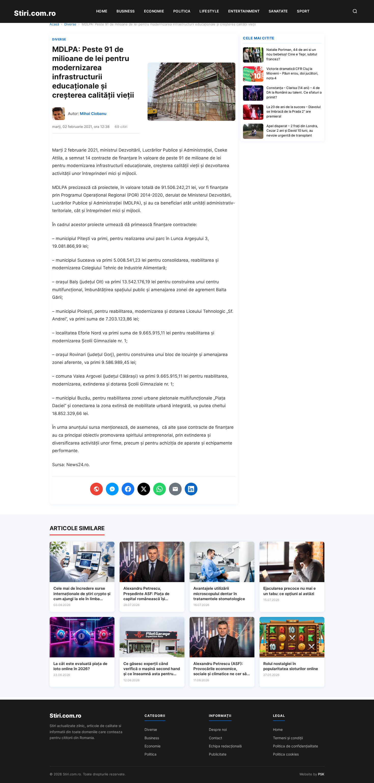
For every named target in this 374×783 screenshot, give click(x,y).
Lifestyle (209, 11)
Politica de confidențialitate (295, 746)
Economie (154, 11)
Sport (303, 11)
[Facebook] (128, 489)
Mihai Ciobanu (93, 113)
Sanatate (278, 11)
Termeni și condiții (288, 738)
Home (101, 11)
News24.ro (77, 464)
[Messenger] (112, 489)
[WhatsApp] (159, 489)
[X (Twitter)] (143, 489)
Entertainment (244, 11)
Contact (215, 738)
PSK (321, 774)
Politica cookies (286, 754)
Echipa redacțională (225, 746)
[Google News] (96, 489)
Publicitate (217, 754)
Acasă (54, 24)
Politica (181, 11)
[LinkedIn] (191, 489)
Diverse (70, 24)
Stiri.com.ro (65, 715)
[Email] (175, 489)
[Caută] (355, 11)
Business (126, 11)
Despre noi (218, 729)
